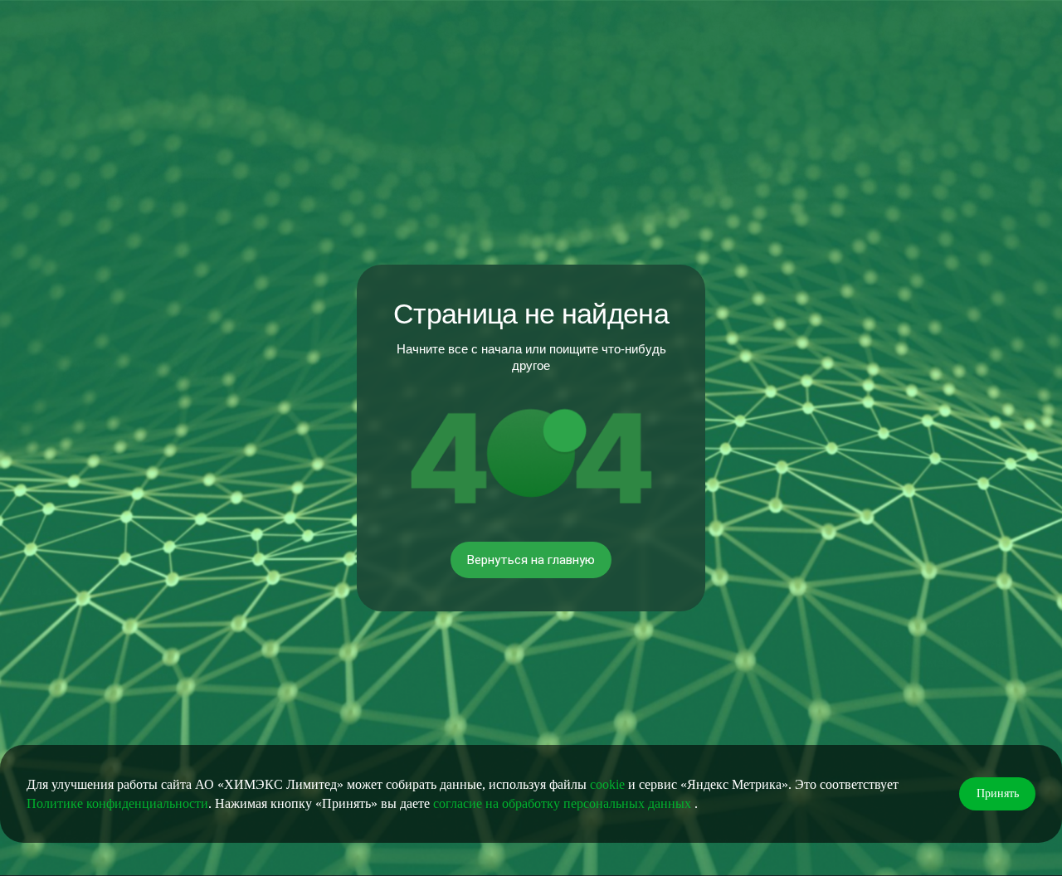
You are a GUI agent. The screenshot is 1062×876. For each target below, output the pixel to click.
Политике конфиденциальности (117, 803)
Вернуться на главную (531, 559)
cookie (607, 784)
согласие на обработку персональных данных (563, 803)
